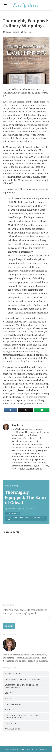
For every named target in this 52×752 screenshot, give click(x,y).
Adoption (9, 693)
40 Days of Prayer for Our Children (23, 679)
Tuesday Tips (11, 723)
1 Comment (30, 509)
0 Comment (28, 32)
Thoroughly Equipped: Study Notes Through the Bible (25, 518)
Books (8, 698)
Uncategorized (12, 729)
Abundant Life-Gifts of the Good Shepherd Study (21, 686)
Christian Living (13, 513)
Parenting (10, 710)
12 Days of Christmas (15, 674)
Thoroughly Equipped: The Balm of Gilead (25, 497)
